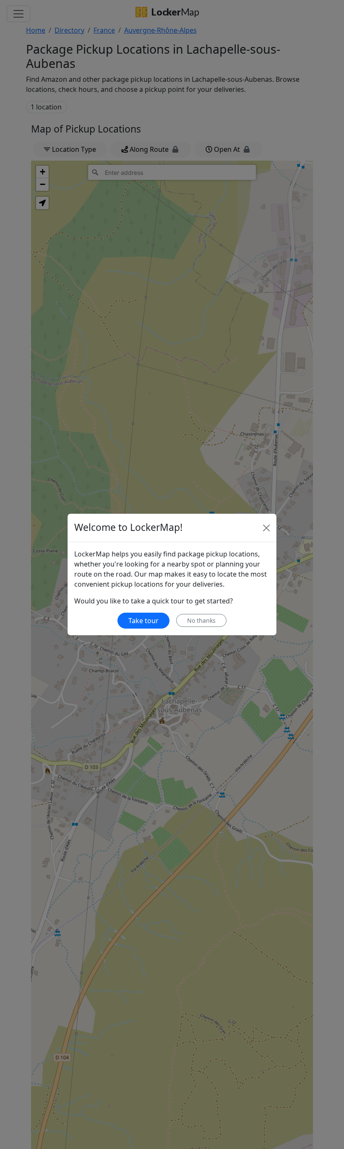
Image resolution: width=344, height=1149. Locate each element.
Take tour (143, 620)
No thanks (201, 620)
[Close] (266, 528)
